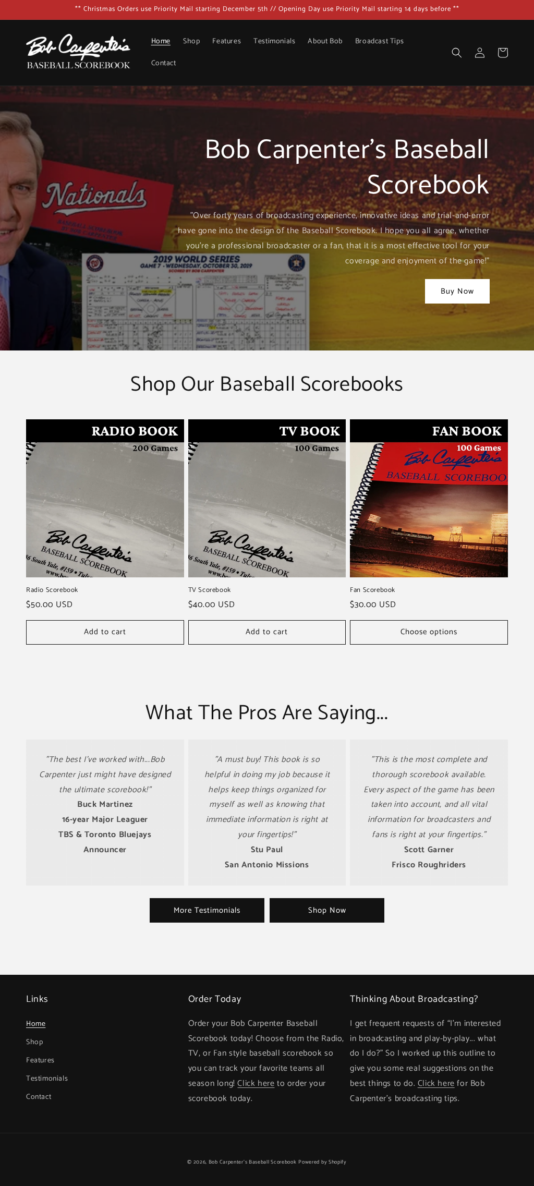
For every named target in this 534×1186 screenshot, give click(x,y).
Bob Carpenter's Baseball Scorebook (253, 1162)
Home (35, 1024)
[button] (456, 52)
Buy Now (457, 291)
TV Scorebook (209, 590)
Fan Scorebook (372, 590)
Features (40, 1061)
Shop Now (327, 910)
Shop (34, 1042)
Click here (255, 1083)
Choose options (428, 631)
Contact (38, 1097)
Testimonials (47, 1079)
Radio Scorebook (52, 590)
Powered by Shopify (322, 1162)
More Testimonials (207, 910)
